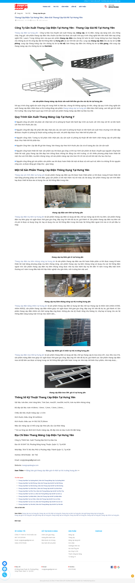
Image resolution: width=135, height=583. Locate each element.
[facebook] (112, 567)
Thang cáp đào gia (39, 13)
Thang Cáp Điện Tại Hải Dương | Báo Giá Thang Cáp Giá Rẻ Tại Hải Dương (40, 486)
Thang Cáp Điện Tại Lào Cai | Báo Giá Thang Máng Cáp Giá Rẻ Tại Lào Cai (40, 502)
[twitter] (118, 567)
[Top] (132, 576)
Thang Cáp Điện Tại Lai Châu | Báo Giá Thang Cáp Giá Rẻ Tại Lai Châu (39, 499)
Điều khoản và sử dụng (48, 540)
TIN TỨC (56, 6)
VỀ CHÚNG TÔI (20, 531)
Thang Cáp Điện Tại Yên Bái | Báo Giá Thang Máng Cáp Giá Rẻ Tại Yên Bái (40, 504)
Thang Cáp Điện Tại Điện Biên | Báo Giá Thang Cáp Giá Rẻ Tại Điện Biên (40, 496)
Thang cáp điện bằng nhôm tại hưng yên (31, 306)
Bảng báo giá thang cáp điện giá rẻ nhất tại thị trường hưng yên (51, 470)
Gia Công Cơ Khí (73, 551)
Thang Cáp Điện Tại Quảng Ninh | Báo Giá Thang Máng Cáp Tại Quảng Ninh (41, 480)
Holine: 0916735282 (20, 543)
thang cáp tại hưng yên (94, 515)
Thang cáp (71, 537)
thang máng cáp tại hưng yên (75, 108)
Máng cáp (71, 535)
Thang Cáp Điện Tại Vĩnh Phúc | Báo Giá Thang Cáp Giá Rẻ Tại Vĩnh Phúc (40, 488)
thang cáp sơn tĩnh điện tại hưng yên (50, 513)
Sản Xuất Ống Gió (73, 548)
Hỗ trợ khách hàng (50, 531)
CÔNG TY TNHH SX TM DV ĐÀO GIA (25, 535)
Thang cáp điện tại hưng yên (26, 33)
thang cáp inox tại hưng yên (30, 513)
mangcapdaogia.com (30, 465)
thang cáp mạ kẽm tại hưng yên (71, 513)
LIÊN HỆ (73, 6)
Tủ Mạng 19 (72, 557)
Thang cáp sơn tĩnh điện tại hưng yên (30, 175)
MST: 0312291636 (20, 537)
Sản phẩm (65, 6)
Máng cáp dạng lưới (74, 540)
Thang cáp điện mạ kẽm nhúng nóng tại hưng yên (35, 261)
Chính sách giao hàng (48, 535)
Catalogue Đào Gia (74, 546)
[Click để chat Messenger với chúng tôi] (4, 563)
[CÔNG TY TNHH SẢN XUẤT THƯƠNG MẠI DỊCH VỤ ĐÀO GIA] (21, 7)
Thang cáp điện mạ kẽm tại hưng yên (29, 217)
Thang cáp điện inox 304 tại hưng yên (29, 355)
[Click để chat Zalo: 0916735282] (4, 569)
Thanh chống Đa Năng (75, 554)
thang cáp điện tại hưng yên (78, 515)
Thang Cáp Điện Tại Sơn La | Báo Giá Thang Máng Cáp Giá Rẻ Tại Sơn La (40, 494)
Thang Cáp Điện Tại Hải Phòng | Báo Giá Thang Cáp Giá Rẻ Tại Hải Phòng (40, 483)
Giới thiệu (82, 6)
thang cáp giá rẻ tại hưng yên (23, 515)
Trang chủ (46, 6)
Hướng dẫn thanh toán (48, 537)
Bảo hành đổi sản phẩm (49, 543)
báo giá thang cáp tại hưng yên (42, 515)
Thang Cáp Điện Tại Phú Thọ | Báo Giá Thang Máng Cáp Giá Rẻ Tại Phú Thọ (41, 491)
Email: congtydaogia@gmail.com (24, 540)
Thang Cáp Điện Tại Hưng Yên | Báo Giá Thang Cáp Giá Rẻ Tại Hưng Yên (49, 17)
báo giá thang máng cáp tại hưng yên (93, 513)
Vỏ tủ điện (71, 543)
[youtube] (115, 567)
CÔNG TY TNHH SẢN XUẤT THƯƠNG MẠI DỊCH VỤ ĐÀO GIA (102, 1)
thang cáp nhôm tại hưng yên (110, 515)
